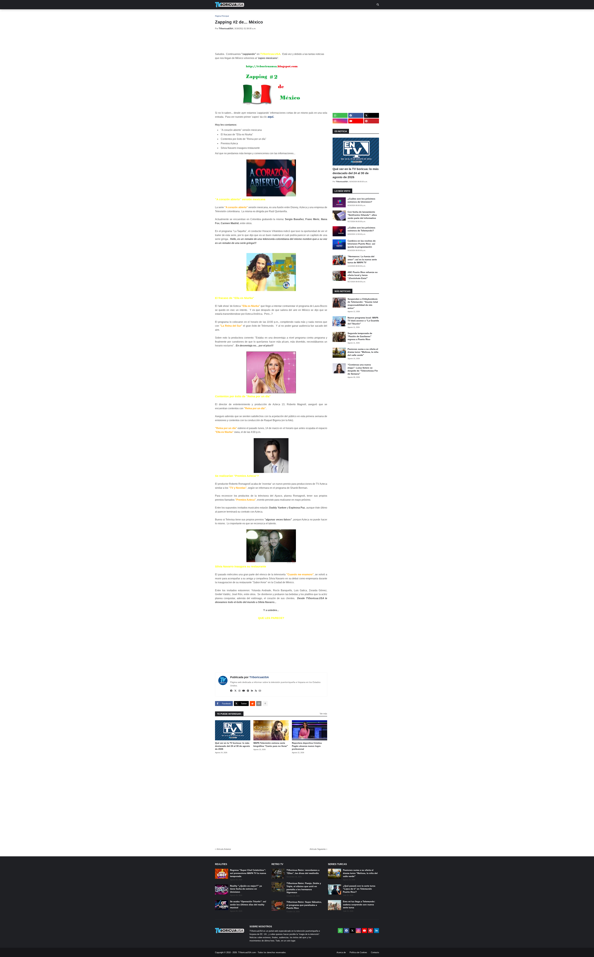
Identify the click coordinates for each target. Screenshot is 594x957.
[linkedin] (252, 690)
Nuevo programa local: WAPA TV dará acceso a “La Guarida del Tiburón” (363, 320)
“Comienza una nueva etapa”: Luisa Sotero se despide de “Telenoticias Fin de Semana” (363, 369)
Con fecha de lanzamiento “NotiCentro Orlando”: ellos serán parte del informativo (362, 215)
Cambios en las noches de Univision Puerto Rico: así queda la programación (362, 244)
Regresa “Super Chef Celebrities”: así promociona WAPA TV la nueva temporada (248, 873)
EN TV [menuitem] (249, 14)
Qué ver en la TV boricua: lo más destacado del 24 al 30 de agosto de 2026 (232, 746)
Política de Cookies (358, 952)
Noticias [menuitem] (234, 14)
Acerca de (341, 952)
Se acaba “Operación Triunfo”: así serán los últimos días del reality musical (248, 904)
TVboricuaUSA (259, 677)
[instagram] (239, 690)
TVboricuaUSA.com (247, 952)
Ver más (323, 713)
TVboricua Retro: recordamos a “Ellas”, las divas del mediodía (302, 871)
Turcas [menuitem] (279, 14)
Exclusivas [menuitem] (313, 14)
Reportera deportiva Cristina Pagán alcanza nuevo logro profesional (307, 746)
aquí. (271, 116)
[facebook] (231, 690)
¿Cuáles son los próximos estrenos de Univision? (361, 200)
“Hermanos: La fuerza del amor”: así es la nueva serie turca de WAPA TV (362, 259)
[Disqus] (271, 799)
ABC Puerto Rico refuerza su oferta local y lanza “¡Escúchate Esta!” (363, 275)
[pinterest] (248, 690)
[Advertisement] (271, 41)
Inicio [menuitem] (220, 14)
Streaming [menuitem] (294, 14)
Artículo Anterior (224, 849)
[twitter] (235, 690)
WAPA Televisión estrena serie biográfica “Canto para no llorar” (270, 744)
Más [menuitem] (338, 14)
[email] (260, 690)
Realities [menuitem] (264, 14)
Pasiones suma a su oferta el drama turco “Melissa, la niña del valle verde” (363, 352)
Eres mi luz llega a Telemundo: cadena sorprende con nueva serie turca (359, 904)
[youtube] (243, 690)
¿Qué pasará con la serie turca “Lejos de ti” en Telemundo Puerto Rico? (359, 889)
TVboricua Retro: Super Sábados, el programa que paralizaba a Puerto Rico (304, 905)
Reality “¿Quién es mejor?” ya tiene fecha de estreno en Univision (246, 889)
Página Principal (222, 16)
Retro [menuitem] (328, 14)
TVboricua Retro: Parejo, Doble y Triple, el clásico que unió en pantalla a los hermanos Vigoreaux (303, 888)
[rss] (256, 690)
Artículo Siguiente (318, 849)
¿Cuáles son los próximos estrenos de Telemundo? (361, 229)
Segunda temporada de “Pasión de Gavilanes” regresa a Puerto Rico (360, 336)
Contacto (375, 952)
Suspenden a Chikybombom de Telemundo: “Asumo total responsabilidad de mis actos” (363, 303)
